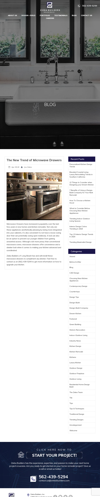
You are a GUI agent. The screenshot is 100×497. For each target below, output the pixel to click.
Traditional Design (77, 414)
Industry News (75, 341)
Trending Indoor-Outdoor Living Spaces (80, 220)
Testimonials (60, 15)
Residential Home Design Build (80, 385)
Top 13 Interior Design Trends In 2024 (81, 235)
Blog (74, 15)
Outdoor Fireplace (77, 373)
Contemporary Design (78, 286)
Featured (73, 319)
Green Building (75, 324)
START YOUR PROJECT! (54, 455)
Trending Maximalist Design (81, 242)
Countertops (75, 291)
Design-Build (75, 303)
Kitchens (73, 357)
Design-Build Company (79, 308)
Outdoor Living (75, 379)
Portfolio (45, 15)
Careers (50, 18)
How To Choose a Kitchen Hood (80, 201)
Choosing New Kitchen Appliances (79, 279)
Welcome (73, 430)
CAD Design (74, 273)
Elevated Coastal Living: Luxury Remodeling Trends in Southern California (81, 174)
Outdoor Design (76, 368)
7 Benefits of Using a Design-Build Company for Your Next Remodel (81, 192)
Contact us (86, 15)
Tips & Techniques (77, 409)
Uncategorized (75, 425)
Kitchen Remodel (76, 352)
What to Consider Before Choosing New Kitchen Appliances (80, 210)
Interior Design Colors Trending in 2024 (78, 227)
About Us (12, 15)
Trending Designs (76, 420)
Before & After (75, 262)
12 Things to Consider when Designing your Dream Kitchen (82, 183)
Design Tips (74, 297)
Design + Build (28, 15)
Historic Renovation (77, 330)
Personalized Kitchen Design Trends (81, 165)
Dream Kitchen (75, 313)
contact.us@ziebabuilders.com (54, 480)
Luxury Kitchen (75, 362)
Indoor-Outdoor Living (78, 335)
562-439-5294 (53, 476)
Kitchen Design (75, 346)
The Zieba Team (76, 392)
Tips (71, 403)
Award (72, 256)
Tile (71, 398)
